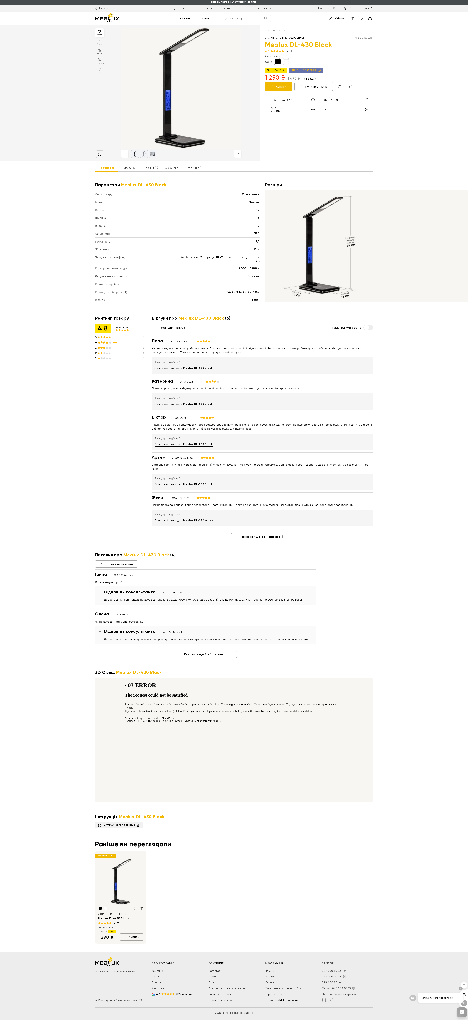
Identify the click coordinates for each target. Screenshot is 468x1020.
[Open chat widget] (462, 1012)
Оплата (213, 982)
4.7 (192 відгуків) (174, 994)
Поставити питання (119, 564)
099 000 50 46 (332, 982)
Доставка (181, 8)
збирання (331, 99)
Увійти (339, 18)
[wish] (134, 908)
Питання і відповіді (220, 994)
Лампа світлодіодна (184, 368)
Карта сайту (273, 994)
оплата (329, 109)
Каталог (186, 18)
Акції (205, 18)
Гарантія (205, 8)
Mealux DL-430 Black (113, 918)
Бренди (157, 982)
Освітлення (273, 30)
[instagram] (331, 1000)
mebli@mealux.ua (287, 999)
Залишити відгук (172, 327)
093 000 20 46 (332, 976)
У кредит (310, 78)
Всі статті (271, 976)
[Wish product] (339, 86)
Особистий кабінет (220, 999)
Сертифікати (273, 982)
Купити (281, 86)
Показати (260, 536)
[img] (120, 882)
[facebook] (325, 1000)
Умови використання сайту (283, 988)
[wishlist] (361, 18)
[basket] (370, 18)
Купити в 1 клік (316, 86)
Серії (155, 976)
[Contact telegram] (344, 971)
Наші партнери (260, 8)
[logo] (107, 17)
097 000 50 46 (358, 8)
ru (335, 8)
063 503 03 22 (341, 988)
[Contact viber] (344, 976)
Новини (270, 970)
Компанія (158, 970)
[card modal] (99, 154)
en (327, 8)
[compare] (352, 18)
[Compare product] (350, 86)
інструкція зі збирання (119, 825)
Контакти (230, 8)
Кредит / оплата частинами (227, 988)
